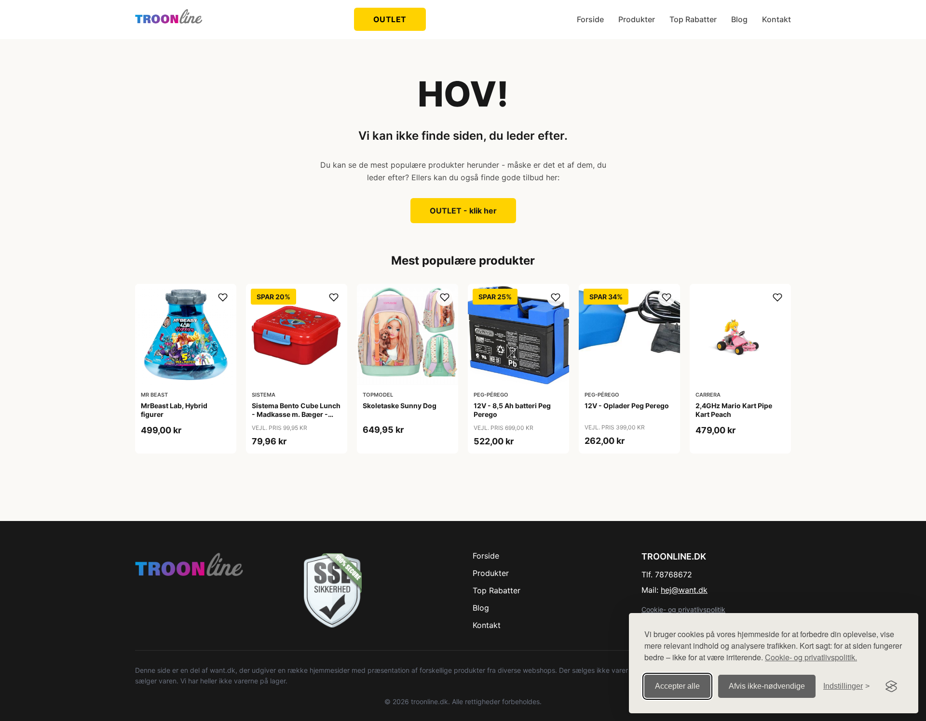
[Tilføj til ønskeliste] (223, 297)
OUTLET (390, 19)
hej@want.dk (684, 590)
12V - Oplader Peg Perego (627, 405)
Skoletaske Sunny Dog (399, 405)
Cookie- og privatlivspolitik (683, 609)
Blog (739, 19)
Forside (590, 19)
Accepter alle (677, 686)
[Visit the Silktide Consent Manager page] (891, 686)
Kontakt (776, 19)
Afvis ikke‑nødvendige (767, 686)
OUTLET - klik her (463, 210)
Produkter (636, 19)
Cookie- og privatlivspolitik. (811, 657)
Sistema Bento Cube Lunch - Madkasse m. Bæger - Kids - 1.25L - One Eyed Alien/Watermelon (296, 418)
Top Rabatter (693, 19)
